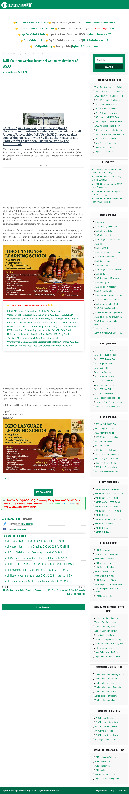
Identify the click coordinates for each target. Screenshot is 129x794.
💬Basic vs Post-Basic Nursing (104, 622)
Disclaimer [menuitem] (104, 14)
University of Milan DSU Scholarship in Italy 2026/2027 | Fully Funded (41, 326)
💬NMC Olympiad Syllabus (103, 730)
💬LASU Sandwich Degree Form (105, 104)
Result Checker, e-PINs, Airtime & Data (32, 22)
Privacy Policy (122, 790)
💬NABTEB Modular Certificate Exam (107, 519)
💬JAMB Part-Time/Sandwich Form (106, 308)
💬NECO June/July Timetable (104, 432)
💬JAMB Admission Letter (102, 235)
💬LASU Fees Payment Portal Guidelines (108, 130)
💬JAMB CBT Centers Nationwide (105, 273)
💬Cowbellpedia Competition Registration (108, 674)
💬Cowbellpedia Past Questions (105, 695)
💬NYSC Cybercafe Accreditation (105, 550)
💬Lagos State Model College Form (106, 778)
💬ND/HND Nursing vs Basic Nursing (107, 639)
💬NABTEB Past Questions (103, 523)
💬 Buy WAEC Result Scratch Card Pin (107, 402)
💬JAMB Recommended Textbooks (106, 278)
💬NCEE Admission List (101, 765)
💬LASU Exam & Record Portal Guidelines (109, 134)
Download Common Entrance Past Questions (36, 28)
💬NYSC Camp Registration (103, 567)
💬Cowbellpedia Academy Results (105, 691)
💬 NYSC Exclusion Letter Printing (106, 596)
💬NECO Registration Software (104, 449)
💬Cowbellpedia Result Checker (105, 678)
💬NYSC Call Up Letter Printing (105, 580)
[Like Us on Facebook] (4, 528)
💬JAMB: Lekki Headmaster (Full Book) (108, 312)
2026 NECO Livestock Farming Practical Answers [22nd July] (108, 193)
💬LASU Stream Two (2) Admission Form (108, 95)
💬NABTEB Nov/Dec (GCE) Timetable (107, 510)
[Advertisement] (43, 95)
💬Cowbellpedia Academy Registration (107, 687)
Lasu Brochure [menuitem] (41, 14)
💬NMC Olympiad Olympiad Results (106, 726)
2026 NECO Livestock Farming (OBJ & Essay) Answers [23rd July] (107, 185)
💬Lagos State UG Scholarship (104, 147)
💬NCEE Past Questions (102, 761)
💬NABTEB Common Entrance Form (106, 774)
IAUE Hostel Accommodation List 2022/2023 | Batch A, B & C (38, 575)
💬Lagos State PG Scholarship (104, 142)
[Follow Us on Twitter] (4, 523)
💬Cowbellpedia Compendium (104, 700)
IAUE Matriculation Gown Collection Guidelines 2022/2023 (36, 558)
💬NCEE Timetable (100, 770)
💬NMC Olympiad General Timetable (106, 735)
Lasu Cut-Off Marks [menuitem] (75, 14)
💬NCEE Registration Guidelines (105, 757)
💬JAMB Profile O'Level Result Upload (107, 295)
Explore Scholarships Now (34, 40)
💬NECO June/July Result (102, 441)
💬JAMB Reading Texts (101, 282)
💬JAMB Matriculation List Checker (106, 303)
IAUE (9, 54)
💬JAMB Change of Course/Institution (107, 269)
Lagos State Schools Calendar (33, 34)
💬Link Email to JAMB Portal (104, 328)
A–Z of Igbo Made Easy (42, 46)
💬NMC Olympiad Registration (104, 717)
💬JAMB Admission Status (103, 230)
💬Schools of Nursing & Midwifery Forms (108, 643)
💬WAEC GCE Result (100, 367)
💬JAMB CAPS (98, 222)
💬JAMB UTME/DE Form (102, 248)
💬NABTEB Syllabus (100, 515)
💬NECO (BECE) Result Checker (105, 462)
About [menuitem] (113, 14)
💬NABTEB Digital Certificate (104, 532)
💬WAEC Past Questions (102, 372)
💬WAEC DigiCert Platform (103, 350)
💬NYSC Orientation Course (103, 571)
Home (4, 54)
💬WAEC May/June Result (102, 363)
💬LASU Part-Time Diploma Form (105, 108)
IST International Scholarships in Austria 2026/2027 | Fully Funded (40, 330)
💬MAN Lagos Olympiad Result (104, 739)
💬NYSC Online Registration (103, 558)
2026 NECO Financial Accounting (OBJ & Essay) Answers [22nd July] (108, 200)
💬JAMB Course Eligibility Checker (106, 299)
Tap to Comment (43, 492)
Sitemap (111, 790)
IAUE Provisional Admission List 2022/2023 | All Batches (36, 570)
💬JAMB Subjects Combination (104, 286)
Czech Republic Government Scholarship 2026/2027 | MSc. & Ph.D (40, 314)
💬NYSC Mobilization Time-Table (105, 554)
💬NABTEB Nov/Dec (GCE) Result (105, 497)
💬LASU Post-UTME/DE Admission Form (108, 91)
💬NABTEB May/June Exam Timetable (107, 506)
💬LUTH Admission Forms (102, 647)
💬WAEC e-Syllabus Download (104, 354)
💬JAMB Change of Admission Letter (106, 239)
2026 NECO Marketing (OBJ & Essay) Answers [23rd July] (107, 178)
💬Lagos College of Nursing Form (105, 652)
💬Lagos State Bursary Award (104, 151)
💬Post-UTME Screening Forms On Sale (108, 87)
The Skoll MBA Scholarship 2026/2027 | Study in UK (33, 338)
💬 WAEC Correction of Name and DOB (107, 406)
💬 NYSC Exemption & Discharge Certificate (105, 590)
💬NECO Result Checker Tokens (105, 467)
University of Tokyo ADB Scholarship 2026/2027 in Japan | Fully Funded (42, 318)
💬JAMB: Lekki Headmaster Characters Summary (107, 322)
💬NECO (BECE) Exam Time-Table (105, 458)
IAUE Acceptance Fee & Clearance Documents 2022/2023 (36, 581)
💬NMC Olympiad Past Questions (105, 722)
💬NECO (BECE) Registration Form (106, 454)
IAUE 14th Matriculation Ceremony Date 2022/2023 (33, 552)
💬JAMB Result (99, 243)
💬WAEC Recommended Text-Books (106, 397)
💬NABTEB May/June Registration (106, 489)
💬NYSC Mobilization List (102, 562)
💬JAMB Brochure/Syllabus (103, 256)
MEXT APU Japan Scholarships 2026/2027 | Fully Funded (35, 311)
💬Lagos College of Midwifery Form (106, 656)
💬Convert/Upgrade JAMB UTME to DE (107, 332)
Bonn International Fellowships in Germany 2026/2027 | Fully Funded (41, 322)
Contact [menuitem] (123, 14)
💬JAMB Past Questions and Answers (107, 252)
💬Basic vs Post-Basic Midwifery (105, 617)
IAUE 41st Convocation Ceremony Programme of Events (34, 540)
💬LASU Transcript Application (104, 138)
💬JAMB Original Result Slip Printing (107, 291)
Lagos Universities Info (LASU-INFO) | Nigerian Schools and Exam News (37, 790)
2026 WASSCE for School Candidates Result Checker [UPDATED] (107, 171)
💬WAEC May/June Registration (105, 376)
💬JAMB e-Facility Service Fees (105, 226)
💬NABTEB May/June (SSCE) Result (106, 502)
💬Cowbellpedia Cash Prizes (103, 682)
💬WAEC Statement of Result (104, 393)
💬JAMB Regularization (102, 260)
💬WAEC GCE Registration (103, 380)
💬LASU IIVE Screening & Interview (106, 100)
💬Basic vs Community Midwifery (105, 626)
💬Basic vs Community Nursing (105, 630)
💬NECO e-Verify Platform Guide (105, 471)
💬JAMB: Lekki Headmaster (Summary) (108, 316)
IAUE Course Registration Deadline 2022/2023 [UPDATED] (36, 546)
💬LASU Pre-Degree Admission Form (106, 125)
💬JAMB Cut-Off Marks (101, 265)
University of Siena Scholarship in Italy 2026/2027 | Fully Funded (39, 334)
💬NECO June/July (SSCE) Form (105, 424)
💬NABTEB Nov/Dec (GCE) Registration (108, 493)
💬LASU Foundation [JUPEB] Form (106, 117)
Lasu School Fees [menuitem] (57, 14)
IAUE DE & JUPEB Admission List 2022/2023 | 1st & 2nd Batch (39, 564)
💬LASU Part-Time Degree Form (105, 112)
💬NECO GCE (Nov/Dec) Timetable (106, 437)
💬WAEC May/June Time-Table (104, 384)
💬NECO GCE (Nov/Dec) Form (104, 428)
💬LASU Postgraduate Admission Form (107, 121)
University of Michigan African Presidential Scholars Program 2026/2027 (43, 341)
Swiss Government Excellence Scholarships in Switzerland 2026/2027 (42, 345)
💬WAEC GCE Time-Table (102, 389)
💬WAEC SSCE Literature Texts (104, 359)
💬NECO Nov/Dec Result (102, 445)
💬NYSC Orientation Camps (103, 575)
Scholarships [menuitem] (91, 14)
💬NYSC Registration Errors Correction (107, 584)
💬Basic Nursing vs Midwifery (104, 635)
